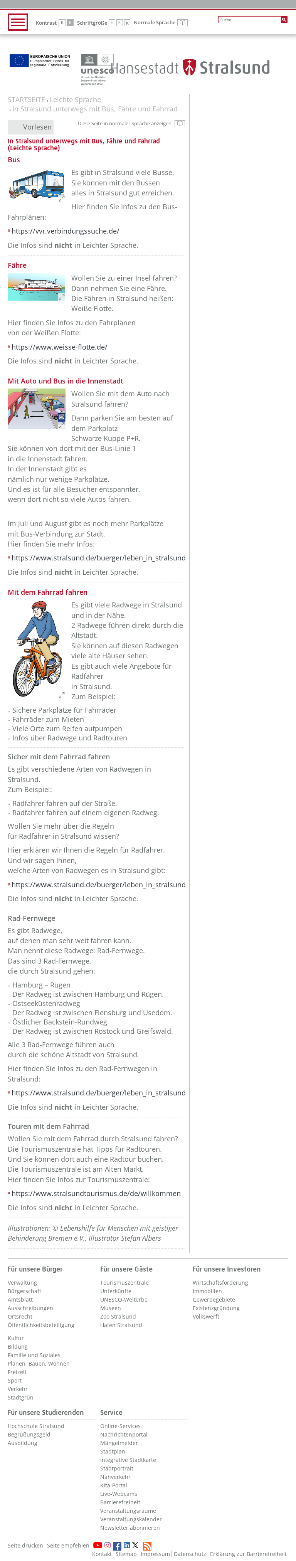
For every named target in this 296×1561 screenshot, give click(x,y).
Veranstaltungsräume (128, 1510)
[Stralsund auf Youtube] (97, 1545)
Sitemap (126, 1554)
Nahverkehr (115, 1476)
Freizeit (17, 1372)
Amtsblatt (20, 1299)
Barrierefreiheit (120, 1502)
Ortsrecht (20, 1316)
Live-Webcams (118, 1493)
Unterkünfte (115, 1291)
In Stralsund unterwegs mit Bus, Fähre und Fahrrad (95, 109)
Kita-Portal (113, 1485)
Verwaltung (22, 1282)
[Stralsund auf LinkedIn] (127, 1545)
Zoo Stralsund (118, 1316)
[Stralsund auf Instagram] (107, 1545)
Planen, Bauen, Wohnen (39, 1363)
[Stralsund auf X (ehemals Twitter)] (136, 1546)
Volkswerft (206, 1316)
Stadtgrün (21, 1397)
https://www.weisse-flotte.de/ (60, 347)
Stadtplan (112, 1451)
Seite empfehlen (68, 1545)
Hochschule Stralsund (36, 1426)
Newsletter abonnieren (130, 1527)
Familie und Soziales (34, 1355)
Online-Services (120, 1426)
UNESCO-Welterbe (124, 1299)
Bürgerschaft (24, 1291)
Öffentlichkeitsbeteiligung (41, 1325)
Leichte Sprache (75, 100)
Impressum (155, 1554)
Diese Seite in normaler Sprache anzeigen (131, 125)
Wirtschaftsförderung (220, 1282)
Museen (110, 1308)
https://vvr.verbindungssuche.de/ (65, 230)
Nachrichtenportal (124, 1434)
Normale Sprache (161, 22)
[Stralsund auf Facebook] (117, 1546)
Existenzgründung (216, 1308)
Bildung (18, 1346)
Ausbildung (22, 1443)
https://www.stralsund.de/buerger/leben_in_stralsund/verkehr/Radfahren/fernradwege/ (153, 1092)
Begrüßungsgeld (29, 1434)
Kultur (16, 1338)
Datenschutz (190, 1554)
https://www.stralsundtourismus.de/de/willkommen (96, 1193)
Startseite (26, 100)
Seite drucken (25, 1545)
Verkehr (18, 1389)
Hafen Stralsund (121, 1325)
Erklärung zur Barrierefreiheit (248, 1554)
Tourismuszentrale (124, 1282)
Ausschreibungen (30, 1308)
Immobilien (207, 1291)
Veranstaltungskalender (131, 1519)
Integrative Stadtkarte (128, 1459)
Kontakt (102, 1554)
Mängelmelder (119, 1443)
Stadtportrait (116, 1468)
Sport (15, 1380)
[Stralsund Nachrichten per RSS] (147, 1546)
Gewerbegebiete (214, 1299)
